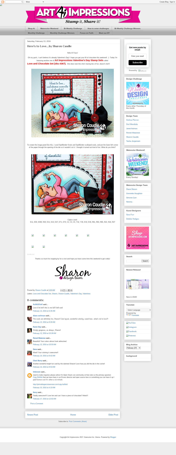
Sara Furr (130, 215)
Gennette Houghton (134, 193)
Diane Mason (131, 189)
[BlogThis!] (64, 290)
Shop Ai (31, 28)
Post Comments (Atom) (78, 421)
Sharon (54, 294)
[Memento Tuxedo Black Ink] (44, 237)
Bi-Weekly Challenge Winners (127, 28)
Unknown (36, 372)
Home (73, 415)
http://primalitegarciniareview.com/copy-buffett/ (50, 384)
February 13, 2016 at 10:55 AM (44, 345)
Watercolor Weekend (49, 28)
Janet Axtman (131, 128)
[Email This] (61, 290)
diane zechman (39, 316)
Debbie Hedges (132, 219)
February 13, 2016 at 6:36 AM (44, 311)
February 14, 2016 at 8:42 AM (44, 356)
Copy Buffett (37, 377)
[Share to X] (66, 290)
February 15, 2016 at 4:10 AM (44, 388)
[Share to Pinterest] (71, 290)
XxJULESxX (38, 304)
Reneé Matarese (39, 338)
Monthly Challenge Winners (62, 33)
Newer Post (32, 415)
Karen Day (37, 327)
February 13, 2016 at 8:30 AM (44, 322)
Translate (135, 315)
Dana (35, 349)
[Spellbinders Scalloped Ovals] (44, 248)
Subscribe (138, 62)
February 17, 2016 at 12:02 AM (44, 399)
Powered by (133, 70)
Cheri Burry (37, 361)
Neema (129, 202)
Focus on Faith (86, 33)
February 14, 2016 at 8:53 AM (44, 367)
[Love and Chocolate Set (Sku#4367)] (33, 237)
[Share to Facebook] (69, 290)
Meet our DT (104, 33)
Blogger (113, 437)
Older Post (113, 415)
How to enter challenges (98, 28)
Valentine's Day (76, 294)
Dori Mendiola (132, 124)
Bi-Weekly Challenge (73, 28)
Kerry (35, 392)
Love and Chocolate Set (42, 294)
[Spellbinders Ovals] (33, 248)
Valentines (86, 294)
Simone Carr (131, 198)
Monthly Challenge (36, 33)
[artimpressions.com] (55, 237)
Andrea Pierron (132, 120)
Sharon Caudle (63, 294)
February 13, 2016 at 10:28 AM (44, 333)
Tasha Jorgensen (133, 141)
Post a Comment (36, 404)
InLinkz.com (30, 254)
